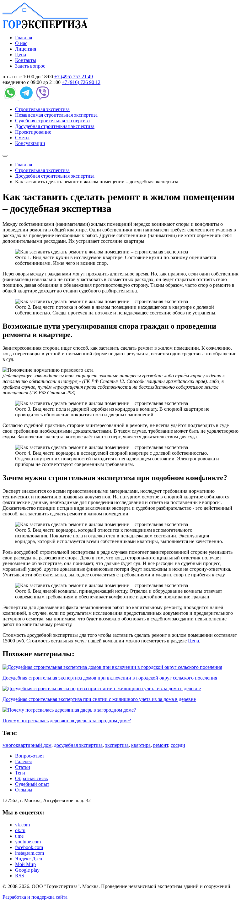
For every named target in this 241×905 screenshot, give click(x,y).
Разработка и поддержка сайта (35, 897)
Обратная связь (31, 778)
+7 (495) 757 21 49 (73, 76)
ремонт (160, 745)
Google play (27, 870)
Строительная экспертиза (42, 109)
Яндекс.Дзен (28, 858)
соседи (178, 745)
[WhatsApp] (11, 98)
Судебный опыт (32, 784)
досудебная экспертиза (78, 745)
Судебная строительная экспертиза (52, 120)
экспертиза (117, 745)
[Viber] (42, 98)
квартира (141, 745)
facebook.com (29, 847)
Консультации (30, 143)
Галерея (23, 761)
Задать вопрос (30, 66)
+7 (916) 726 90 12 (81, 82)
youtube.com (28, 841)
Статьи (22, 767)
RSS (19, 875)
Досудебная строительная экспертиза (54, 126)
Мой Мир (25, 864)
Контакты (25, 60)
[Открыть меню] (5, 156)
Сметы (22, 137)
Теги (20, 772)
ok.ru (20, 830)
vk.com (22, 824)
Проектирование (33, 132)
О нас (21, 43)
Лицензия (25, 49)
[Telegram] (27, 98)
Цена (20, 54)
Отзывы (23, 789)
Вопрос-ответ (29, 755)
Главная (23, 37)
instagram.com (29, 853)
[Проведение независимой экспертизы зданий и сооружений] (45, 27)
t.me (19, 836)
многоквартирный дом (27, 745)
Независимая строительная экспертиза (56, 115)
